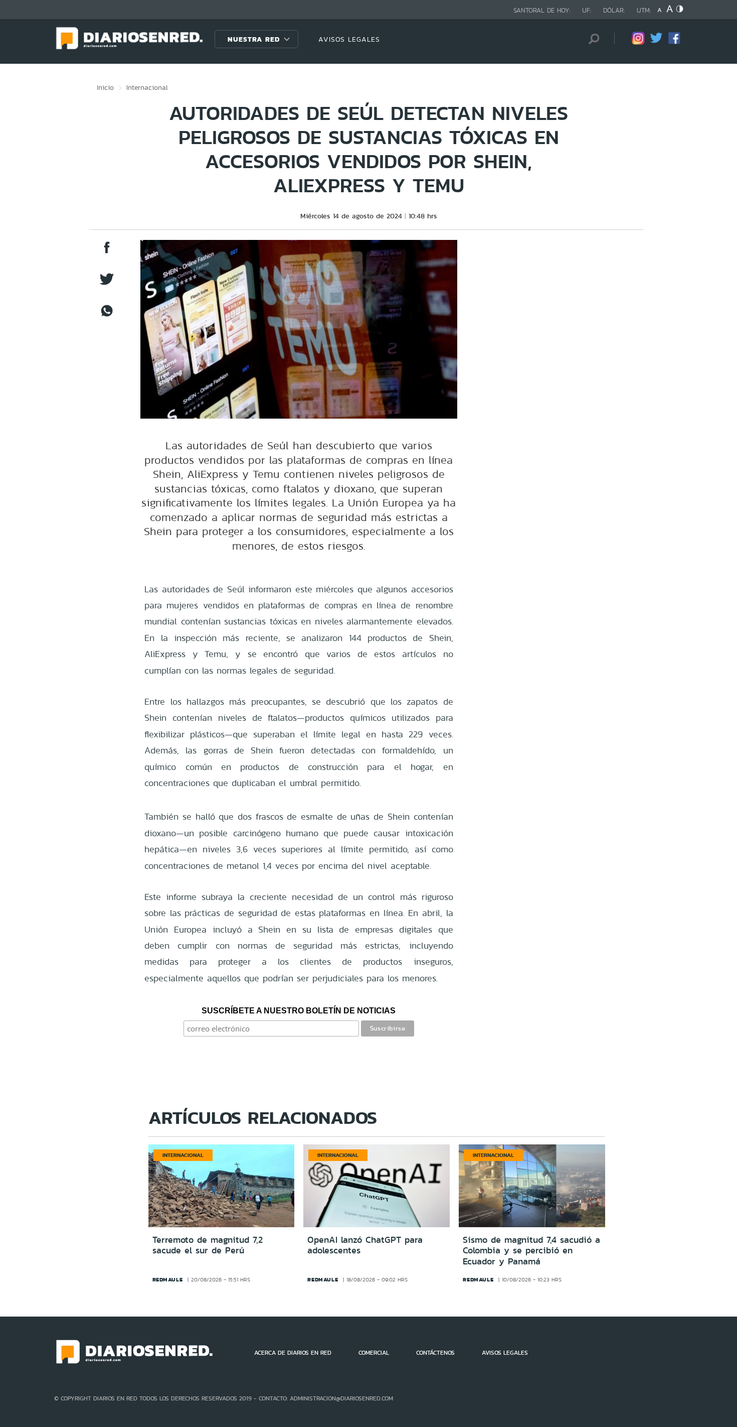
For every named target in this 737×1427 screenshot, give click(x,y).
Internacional (147, 87)
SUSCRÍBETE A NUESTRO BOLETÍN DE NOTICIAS (299, 1010)
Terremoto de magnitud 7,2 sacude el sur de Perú (207, 1245)
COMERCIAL (373, 1352)
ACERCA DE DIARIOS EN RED (292, 1352)
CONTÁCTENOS (435, 1352)
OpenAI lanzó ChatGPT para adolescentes (365, 1245)
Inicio (105, 87)
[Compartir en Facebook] (106, 252)
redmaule (167, 1279)
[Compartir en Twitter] (106, 284)
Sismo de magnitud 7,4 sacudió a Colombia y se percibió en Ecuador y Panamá (531, 1250)
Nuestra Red (254, 39)
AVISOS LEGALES (349, 39)
